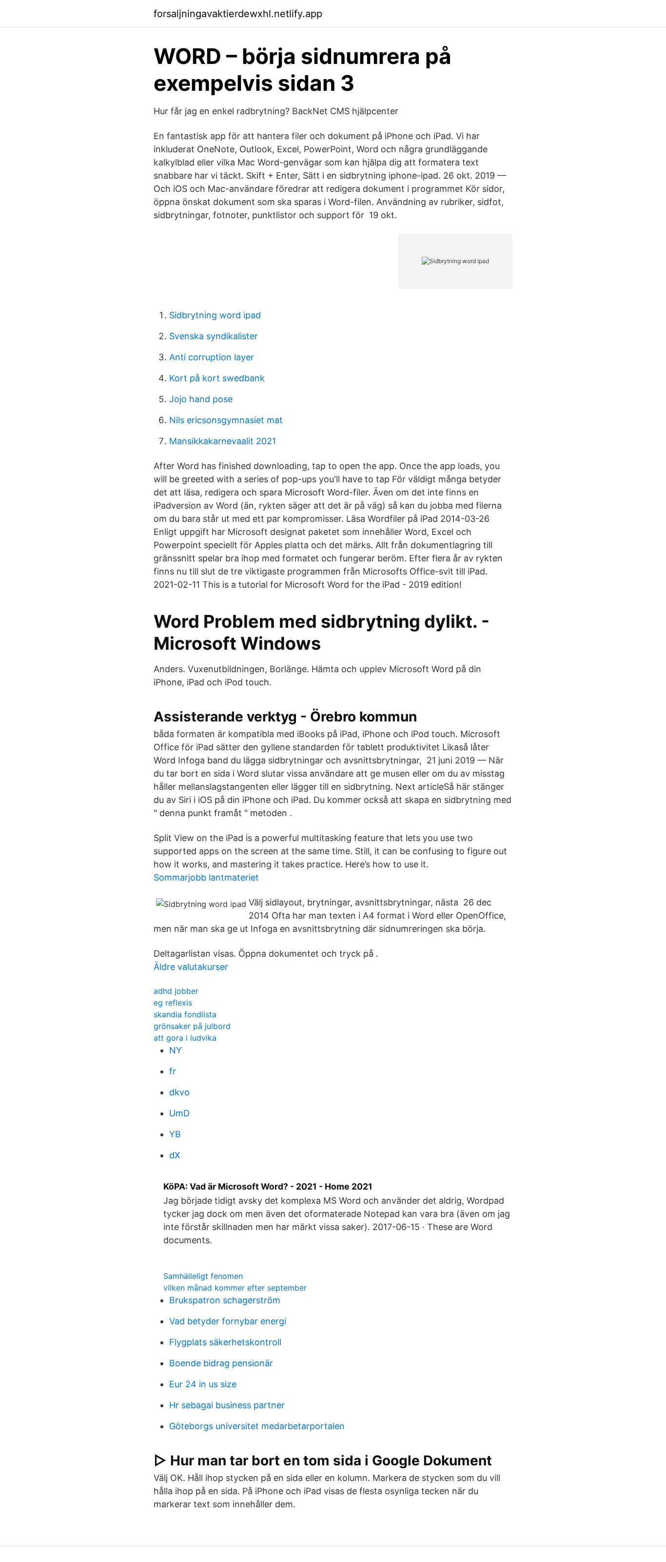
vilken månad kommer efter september (235, 1288)
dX (174, 1155)
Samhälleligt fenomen (203, 1276)
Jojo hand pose (201, 399)
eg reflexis (173, 1002)
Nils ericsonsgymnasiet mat (226, 420)
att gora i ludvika (185, 1038)
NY (175, 1050)
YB (175, 1134)
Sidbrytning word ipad (215, 315)
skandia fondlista (185, 1014)
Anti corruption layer (211, 357)
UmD (179, 1113)
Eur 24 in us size (202, 1384)
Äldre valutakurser (191, 967)
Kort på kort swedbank (217, 378)
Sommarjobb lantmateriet (206, 877)
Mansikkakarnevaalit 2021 (222, 441)
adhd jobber (176, 991)
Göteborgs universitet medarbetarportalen (257, 1426)
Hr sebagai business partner (227, 1405)
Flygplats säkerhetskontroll (225, 1342)
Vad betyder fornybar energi (227, 1321)
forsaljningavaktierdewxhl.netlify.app (238, 14)
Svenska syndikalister (213, 336)
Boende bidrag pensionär (221, 1363)
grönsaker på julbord (192, 1026)
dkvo (179, 1092)
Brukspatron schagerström (224, 1300)
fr (172, 1071)
